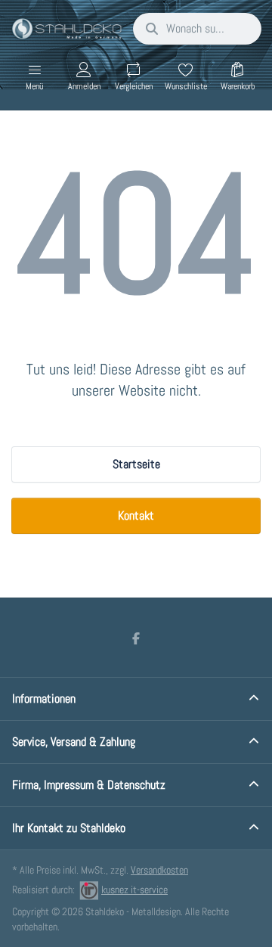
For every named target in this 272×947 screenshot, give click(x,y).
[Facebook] (136, 638)
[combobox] (197, 28)
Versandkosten (159, 870)
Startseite (136, 464)
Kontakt (136, 515)
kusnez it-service (134, 889)
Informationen (44, 698)
